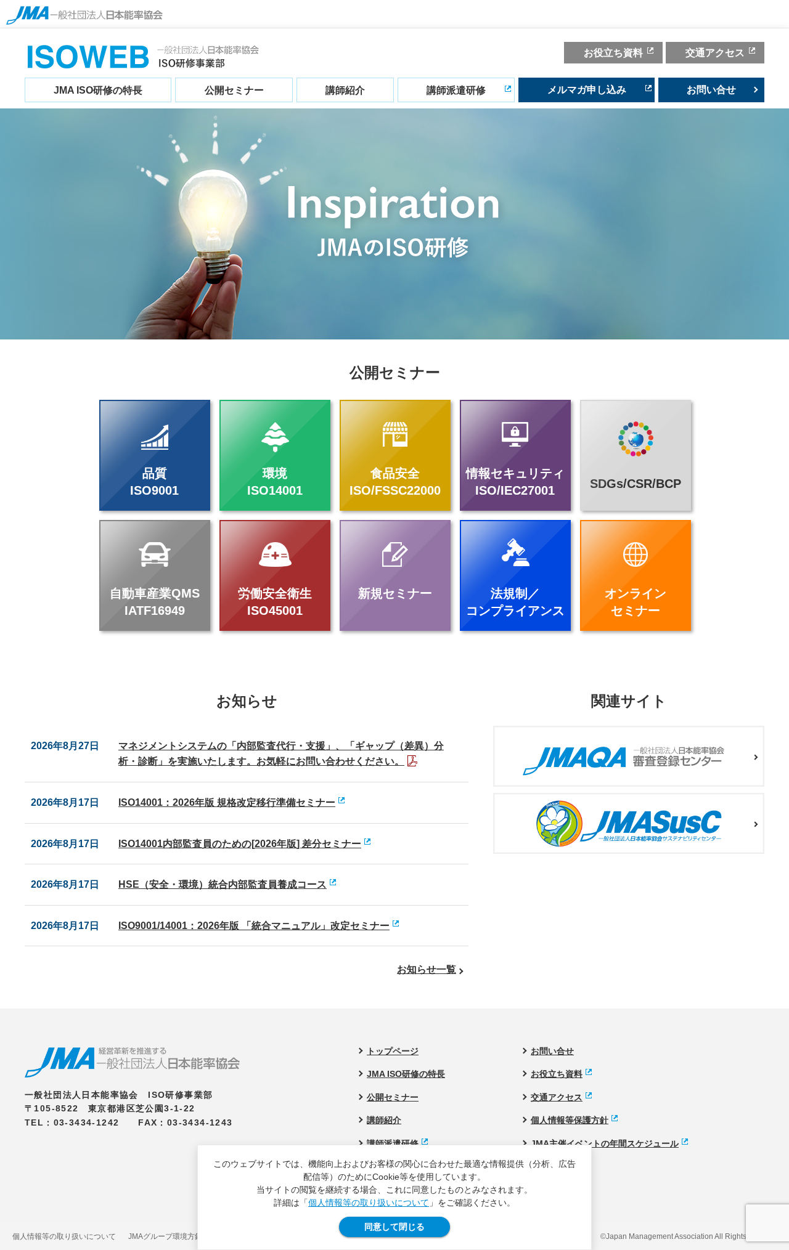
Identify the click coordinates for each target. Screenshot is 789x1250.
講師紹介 (345, 90)
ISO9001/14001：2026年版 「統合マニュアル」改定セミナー (254, 925)
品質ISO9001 (154, 481)
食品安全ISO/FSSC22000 (395, 481)
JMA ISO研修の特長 (98, 90)
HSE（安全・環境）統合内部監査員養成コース (222, 884)
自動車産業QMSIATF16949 (155, 601)
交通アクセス (715, 52)
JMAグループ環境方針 (165, 1236)
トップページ (393, 1051)
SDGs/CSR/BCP (635, 483)
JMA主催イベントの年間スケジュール (605, 1143)
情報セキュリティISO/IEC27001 (515, 481)
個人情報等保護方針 (569, 1120)
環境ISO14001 (275, 481)
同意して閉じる (394, 1227)
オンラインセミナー (635, 601)
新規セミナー (395, 593)
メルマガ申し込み (586, 89)
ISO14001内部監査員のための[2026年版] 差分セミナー (239, 843)
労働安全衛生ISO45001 (275, 601)
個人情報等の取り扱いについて (368, 1202)
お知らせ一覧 (426, 969)
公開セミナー (234, 90)
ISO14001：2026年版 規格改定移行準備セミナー (226, 802)
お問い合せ (711, 89)
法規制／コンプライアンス (515, 601)
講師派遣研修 (456, 90)
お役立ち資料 (613, 52)
